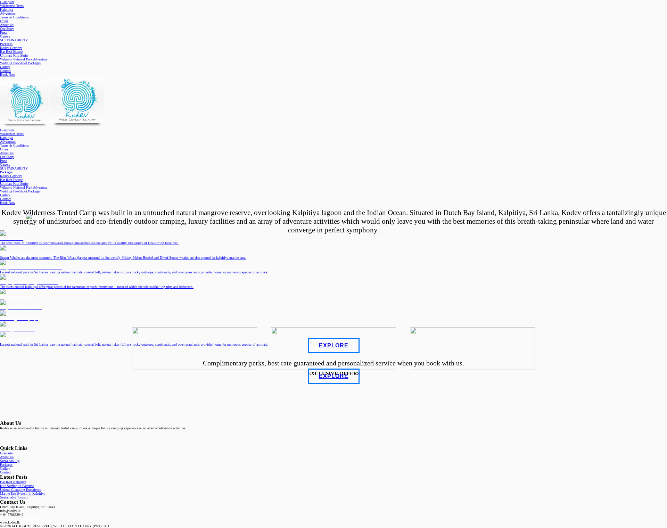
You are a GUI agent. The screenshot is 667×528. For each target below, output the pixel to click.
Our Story (7, 29)
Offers (4, 21)
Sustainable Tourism (14, 497)
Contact (5, 71)
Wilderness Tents (12, 6)
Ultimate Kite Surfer (14, 55)
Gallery (5, 67)
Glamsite (6, 453)
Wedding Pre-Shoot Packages (20, 63)
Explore (333, 345)
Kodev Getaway (11, 48)
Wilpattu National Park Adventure (23, 59)
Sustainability (9, 461)
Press (3, 32)
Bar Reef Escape (11, 51)
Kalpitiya (6, 9)
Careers (5, 36)
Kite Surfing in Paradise (17, 486)
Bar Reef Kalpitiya (13, 482)
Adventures (8, 13)
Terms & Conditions (14, 17)
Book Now (7, 74)
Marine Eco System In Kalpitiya (22, 493)
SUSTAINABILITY (14, 40)
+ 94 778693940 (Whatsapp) (20, 518)
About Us (7, 25)
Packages (6, 44)
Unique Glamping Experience (20, 490)
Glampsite (7, 2)
